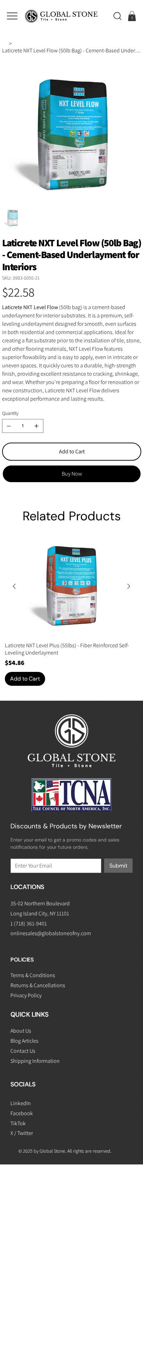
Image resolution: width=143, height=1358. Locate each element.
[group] (71, 611)
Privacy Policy (26, 995)
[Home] (5, 43)
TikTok (18, 1123)
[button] (117, 16)
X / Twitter (21, 1133)
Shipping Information (35, 1061)
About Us (20, 1030)
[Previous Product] (14, 586)
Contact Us (22, 1050)
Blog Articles (24, 1040)
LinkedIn (20, 1103)
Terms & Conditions (32, 975)
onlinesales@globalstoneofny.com (50, 933)
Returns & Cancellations (37, 985)
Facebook (21, 1113)
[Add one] (36, 426)
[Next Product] (129, 586)
